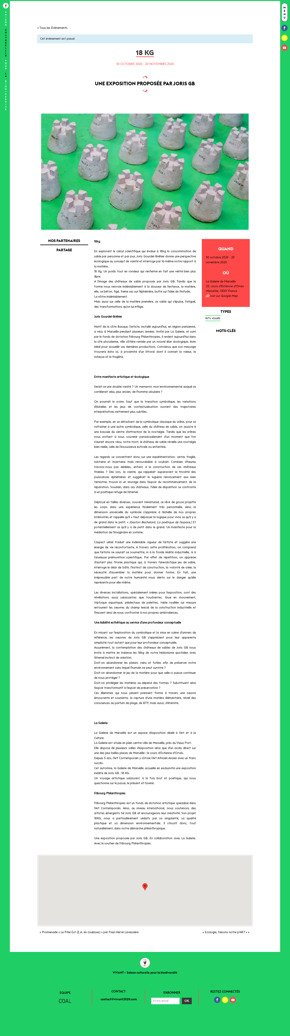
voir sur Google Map (223, 295)
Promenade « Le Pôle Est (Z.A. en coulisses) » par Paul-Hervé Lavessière (89, 932)
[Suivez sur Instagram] (284, 38)
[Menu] (284, 13)
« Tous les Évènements (52, 27)
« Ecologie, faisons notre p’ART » (226, 932)
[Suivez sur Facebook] (284, 28)
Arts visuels (212, 318)
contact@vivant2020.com (119, 999)
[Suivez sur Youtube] (284, 48)
